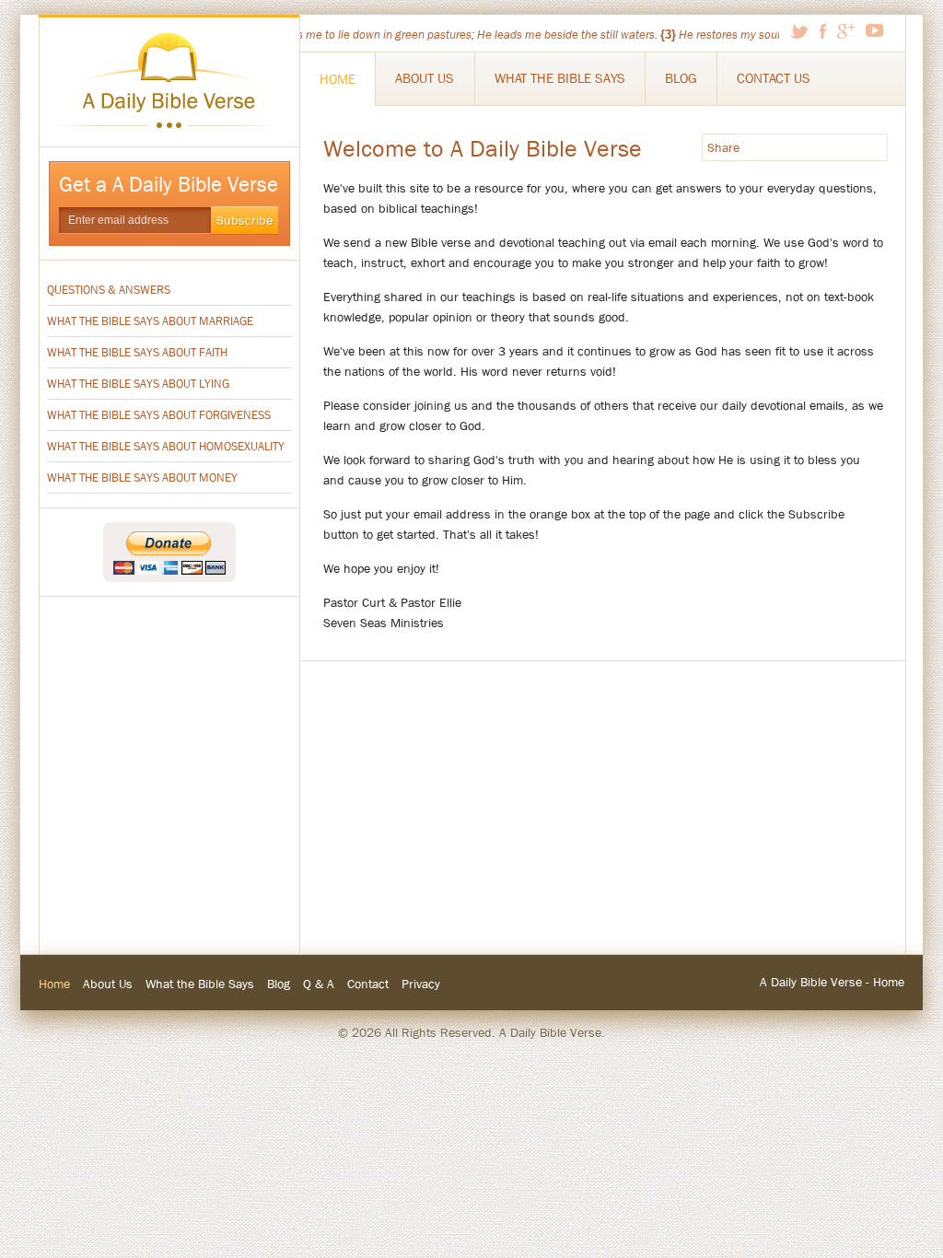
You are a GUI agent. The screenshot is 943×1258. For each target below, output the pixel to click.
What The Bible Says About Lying (138, 383)
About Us (424, 78)
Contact (368, 983)
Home (337, 79)
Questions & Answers (108, 289)
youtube (874, 30)
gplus (846, 31)
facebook (823, 31)
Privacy (421, 983)
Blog (681, 78)
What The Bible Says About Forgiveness (159, 415)
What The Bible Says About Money (142, 477)
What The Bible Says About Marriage (150, 321)
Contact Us (773, 78)
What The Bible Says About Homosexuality (166, 446)
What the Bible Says (560, 78)
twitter (799, 31)
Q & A (318, 983)
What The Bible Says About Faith (137, 352)
